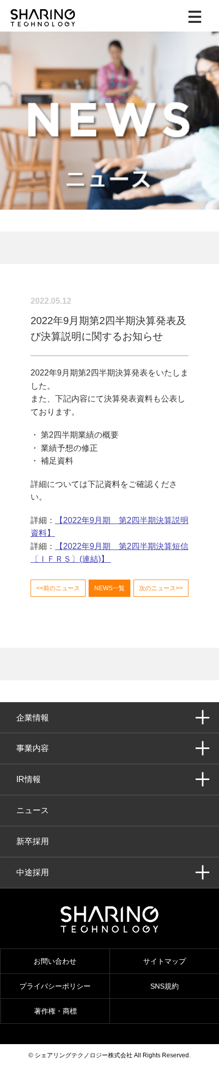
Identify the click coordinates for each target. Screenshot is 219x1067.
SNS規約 (164, 986)
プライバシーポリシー (55, 986)
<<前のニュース (58, 588)
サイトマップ (164, 961)
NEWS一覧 (109, 588)
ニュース (32, 810)
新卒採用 (32, 841)
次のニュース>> (161, 588)
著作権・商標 (55, 1011)
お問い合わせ (55, 961)
